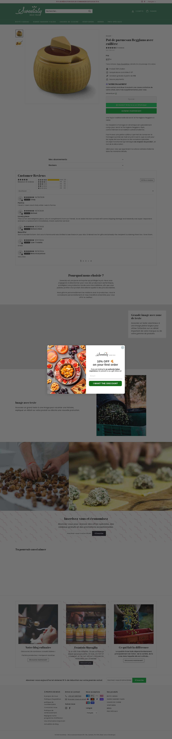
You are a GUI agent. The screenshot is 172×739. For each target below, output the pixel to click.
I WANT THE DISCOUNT (105, 383)
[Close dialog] (122, 347)
